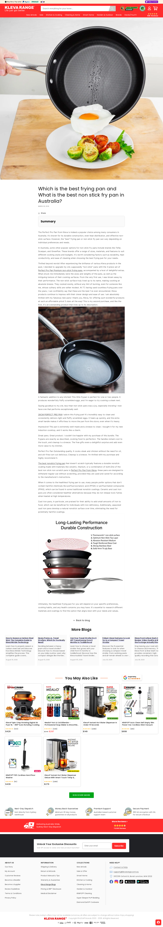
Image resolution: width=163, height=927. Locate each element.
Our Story (9, 867)
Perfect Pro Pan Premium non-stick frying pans (60, 270)
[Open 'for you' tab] (158, 922)
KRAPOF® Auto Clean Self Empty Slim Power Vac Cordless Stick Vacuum (138, 724)
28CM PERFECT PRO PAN (50, 414)
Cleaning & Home (72, 15)
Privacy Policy (10, 898)
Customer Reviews (12, 875)
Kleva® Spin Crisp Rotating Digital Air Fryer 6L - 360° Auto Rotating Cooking (22, 724)
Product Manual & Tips (50, 875)
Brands (119, 15)
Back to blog (83, 620)
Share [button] (43, 213)
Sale (41, 15)
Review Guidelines (12, 889)
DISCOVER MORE (81, 795)
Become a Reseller (12, 880)
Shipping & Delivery (49, 867)
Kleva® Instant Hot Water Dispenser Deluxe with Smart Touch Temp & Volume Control (60, 776)
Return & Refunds (48, 871)
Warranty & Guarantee (50, 880)
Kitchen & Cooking (54, 15)
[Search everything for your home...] (112, 8)
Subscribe (119, 846)
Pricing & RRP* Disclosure (51, 889)
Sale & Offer (82, 871)
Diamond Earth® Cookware (88, 902)
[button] (155, 8)
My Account (10, 871)
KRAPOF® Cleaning (84, 893)
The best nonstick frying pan (51, 463)
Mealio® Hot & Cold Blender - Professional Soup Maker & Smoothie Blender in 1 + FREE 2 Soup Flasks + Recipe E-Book (61, 724)
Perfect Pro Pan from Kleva (84, 470)
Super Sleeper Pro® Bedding (88, 898)
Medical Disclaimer (48, 893)
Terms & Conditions (13, 893)
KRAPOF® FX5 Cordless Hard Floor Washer (20, 776)
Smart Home (88, 15)
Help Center (153, 2)
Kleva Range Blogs (48, 884)
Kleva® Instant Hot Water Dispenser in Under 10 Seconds (100, 724)
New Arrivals (82, 867)
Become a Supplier (13, 884)
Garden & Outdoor (105, 15)
